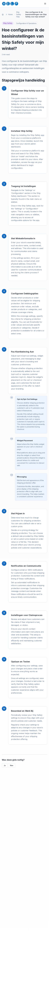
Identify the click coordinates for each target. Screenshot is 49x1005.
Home (10, 14)
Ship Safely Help (18, 14)
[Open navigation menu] (45, 4)
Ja (5, 765)
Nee (11, 765)
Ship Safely (7, 23)
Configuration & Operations (26, 23)
